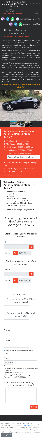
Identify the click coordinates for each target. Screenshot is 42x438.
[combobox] (8, 363)
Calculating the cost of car (21, 157)
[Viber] (3, 19)
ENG (38, 3)
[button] (21, 124)
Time (7, 253)
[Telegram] (7, 19)
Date (7, 242)
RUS (32, 3)
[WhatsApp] (12, 19)
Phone (7, 358)
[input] (16, 246)
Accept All (6, 435)
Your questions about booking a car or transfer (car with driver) (19, 383)
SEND (34, 407)
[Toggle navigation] (37, 12)
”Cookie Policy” (27, 425)
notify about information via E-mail (20, 352)
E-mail (7, 341)
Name (7, 330)
